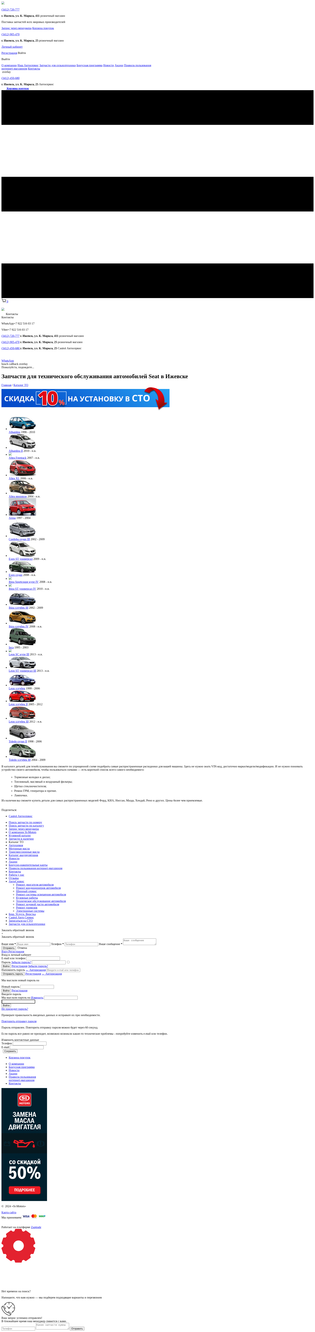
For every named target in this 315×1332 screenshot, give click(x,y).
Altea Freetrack (17, 457)
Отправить (9, 948)
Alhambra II (16, 450)
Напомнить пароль (23, 969)
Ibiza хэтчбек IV (19, 626)
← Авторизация (36, 969)
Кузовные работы (27, 897)
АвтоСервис (16, 881)
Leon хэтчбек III (19, 721)
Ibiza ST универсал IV (22, 588)
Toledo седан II (18, 741)
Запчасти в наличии (21, 838)
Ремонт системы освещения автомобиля (41, 894)
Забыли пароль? (21, 962)
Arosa (12, 517)
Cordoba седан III (19, 539)
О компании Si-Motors (22, 832)
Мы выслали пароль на (22, 997)
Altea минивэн (18, 496)
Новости (108, 65)
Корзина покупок (43, 28)
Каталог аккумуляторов (23, 855)
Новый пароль (10, 986)
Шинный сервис (26, 891)
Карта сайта (8, 1212)
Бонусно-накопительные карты (28, 865)
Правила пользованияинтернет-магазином (22, 1078)
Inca (11, 647)
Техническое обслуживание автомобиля (41, 901)
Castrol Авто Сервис (21, 917)
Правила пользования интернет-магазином (35, 868)
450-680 (10, 78)
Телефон (6, 1043)
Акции (119, 65)
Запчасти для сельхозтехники (57, 65)
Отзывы (14, 878)
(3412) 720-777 (10, 335)
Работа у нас (16, 874)
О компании (9, 65)
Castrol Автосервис (20, 816)
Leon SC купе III (19, 654)
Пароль (16, 962)
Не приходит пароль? (14, 1008)
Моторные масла (19, 848)
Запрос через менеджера (16, 28)
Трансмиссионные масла (24, 851)
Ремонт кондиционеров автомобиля (38, 887)
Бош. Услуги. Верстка (22, 914)
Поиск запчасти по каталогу (26, 825)
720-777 (10, 9)
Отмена (22, 947)
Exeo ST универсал (21, 558)
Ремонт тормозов (26, 907)
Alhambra (14, 432)
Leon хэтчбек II (18, 704)
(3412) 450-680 (10, 348)
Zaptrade (36, 1227)
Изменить (37, 997)
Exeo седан (15, 574)
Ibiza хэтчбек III (18, 607)
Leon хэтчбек (17, 688)
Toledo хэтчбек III (20, 759)
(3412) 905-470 (10, 342)
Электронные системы (30, 910)
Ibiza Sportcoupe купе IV (24, 581)
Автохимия (16, 845)
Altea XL (14, 478)
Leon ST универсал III (22, 670)
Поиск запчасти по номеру (25, 822)
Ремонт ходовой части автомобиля (37, 904)
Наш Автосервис (28, 65)
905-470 (10, 34)
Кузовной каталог (20, 835)
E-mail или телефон (13, 958)
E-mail (5, 1047)
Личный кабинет (12, 46)
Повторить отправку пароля (18, 1021)
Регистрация (9, 52)
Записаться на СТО (21, 920)
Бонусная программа (89, 65)
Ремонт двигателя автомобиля (35, 884)
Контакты (34, 68)
